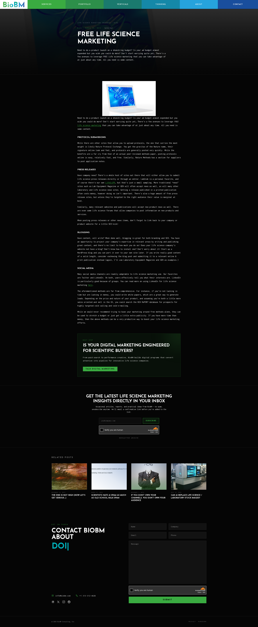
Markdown (202, 621)
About (198, 4)
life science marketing (89, 125)
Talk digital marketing (100, 369)
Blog (116, 22)
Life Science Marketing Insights (94, 22)
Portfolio (84, 4)
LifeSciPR (110, 182)
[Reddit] (69, 602)
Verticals (122, 4)
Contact (238, 4)
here (90, 285)
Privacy (192, 621)
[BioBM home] (13, 4)
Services (46, 4)
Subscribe (151, 421)
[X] (58, 602)
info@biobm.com (62, 596)
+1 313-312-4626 (88, 596)
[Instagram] (63, 602)
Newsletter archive (129, 438)
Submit (167, 600)
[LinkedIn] (53, 602)
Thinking (160, 4)
